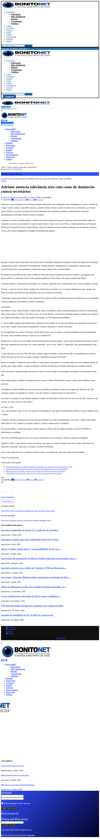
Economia (10, 28)
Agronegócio (11, 37)
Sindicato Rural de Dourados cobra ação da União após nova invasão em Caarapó (34, 473)
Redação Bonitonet (10, 197)
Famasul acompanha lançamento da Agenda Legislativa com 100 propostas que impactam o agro (39, 467)
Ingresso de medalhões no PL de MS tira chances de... (27, 615)
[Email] (6, 121)
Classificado (9, 97)
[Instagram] (3, 121)
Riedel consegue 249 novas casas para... (15, 775)
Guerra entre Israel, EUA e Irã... (13, 766)
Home (3, 179)
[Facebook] (1, 121)
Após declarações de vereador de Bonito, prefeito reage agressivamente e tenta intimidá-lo (37, 469)
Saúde (8, 32)
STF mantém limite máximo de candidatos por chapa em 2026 (32, 605)
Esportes (9, 39)
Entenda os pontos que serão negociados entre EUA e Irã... (30, 539)
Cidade (9, 26)
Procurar (28, 46)
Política (14, 24)
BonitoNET (10, 12)
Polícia (8, 41)
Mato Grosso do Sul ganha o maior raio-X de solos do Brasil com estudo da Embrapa (35, 471)
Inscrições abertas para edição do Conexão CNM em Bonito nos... (33, 568)
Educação (16, 14)
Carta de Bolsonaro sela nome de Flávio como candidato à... (31, 596)
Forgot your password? (10, 813)
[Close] (1, 111)
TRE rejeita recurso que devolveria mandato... (18, 785)
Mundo (14, 19)
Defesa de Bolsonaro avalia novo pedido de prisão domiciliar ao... (33, 587)
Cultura (9, 35)
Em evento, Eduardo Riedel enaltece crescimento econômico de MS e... (36, 577)
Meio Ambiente (18, 17)
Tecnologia (16, 21)
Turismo (9, 30)
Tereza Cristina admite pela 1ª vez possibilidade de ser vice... (31, 549)
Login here (30, 835)
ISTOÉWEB (17, 169)
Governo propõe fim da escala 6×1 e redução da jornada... (30, 530)
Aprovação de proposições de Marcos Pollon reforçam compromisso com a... (39, 558)
